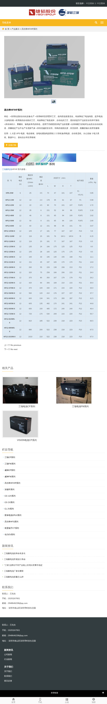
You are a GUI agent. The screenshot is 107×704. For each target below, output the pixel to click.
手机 (40, 702)
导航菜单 (6, 22)
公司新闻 (8, 654)
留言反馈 (8, 681)
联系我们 (8, 676)
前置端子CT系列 (12, 528)
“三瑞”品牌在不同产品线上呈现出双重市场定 (23, 565)
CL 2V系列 (9, 509)
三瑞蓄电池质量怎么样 (14, 577)
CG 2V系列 (9, 502)
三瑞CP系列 (10, 457)
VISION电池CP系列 (27, 440)
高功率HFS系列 (11, 521)
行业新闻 (8, 659)
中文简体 (90, 3)
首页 (13, 702)
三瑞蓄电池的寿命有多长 (14, 553)
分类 (67, 702)
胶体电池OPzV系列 (13, 515)
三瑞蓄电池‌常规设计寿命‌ (14, 559)
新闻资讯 (8, 650)
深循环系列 (9, 489)
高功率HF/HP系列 (12, 483)
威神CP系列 (10, 470)
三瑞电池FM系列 (80, 406)
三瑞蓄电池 (7, 169)
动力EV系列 (10, 534)
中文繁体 (101, 3)
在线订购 (12, 145)
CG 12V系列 (10, 496)
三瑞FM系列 (10, 464)
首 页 (7, 29)
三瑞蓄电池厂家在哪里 (14, 571)
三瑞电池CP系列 (27, 406)
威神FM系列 (10, 476)
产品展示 (15, 29)
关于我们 (8, 667)
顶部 (94, 702)
